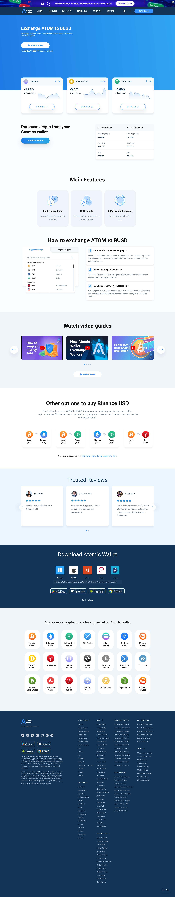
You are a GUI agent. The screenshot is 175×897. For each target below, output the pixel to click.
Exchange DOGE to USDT (123, 758)
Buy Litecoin (82, 811)
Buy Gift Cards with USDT (145, 731)
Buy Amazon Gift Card (144, 735)
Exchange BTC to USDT (122, 741)
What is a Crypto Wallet (144, 753)
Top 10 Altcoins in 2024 (144, 756)
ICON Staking (101, 875)
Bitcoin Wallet (101, 724)
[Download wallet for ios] (78, 591)
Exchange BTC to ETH (122, 724)
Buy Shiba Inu (82, 821)
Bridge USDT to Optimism (123, 794)
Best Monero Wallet (143, 780)
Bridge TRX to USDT (121, 811)
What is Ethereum (143, 766)
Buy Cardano (82, 834)
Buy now (40, 107)
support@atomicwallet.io (30, 727)
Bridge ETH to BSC (120, 783)
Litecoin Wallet (101, 765)
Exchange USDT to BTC (122, 728)
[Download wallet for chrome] (116, 591)
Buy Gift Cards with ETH (145, 728)
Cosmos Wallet (102, 819)
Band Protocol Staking (104, 861)
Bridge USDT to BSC (121, 797)
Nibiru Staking (101, 882)
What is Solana (142, 760)
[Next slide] (153, 507)
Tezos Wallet (101, 772)
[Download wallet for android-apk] (97, 591)
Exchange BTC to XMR (122, 731)
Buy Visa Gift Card (143, 741)
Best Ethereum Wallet (144, 773)
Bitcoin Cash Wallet (103, 792)
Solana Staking (101, 878)
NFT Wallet (100, 775)
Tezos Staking (101, 858)
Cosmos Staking (102, 855)
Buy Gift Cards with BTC (145, 724)
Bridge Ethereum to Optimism (124, 787)
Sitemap (80, 772)
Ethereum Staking (102, 841)
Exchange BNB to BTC (122, 738)
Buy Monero (81, 804)
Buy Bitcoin (81, 787)
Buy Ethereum (82, 790)
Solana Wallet (101, 731)
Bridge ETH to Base (121, 780)
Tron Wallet (100, 785)
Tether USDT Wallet (103, 738)
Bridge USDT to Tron (121, 807)
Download (144, 11)
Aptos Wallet (101, 806)
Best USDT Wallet (143, 777)
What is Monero (142, 763)
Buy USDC (81, 817)
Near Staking (101, 851)
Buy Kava (81, 831)
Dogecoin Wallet (102, 752)
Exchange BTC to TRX (122, 748)
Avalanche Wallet (102, 779)
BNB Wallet (100, 782)
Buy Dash (81, 838)
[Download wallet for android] (58, 591)
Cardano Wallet (102, 741)
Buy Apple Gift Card (143, 738)
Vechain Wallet (101, 809)
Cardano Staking (102, 872)
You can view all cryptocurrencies (98, 456)
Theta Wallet (101, 748)
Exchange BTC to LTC (122, 752)
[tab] (86, 530)
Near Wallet (100, 755)
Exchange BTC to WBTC (122, 755)
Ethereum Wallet (102, 735)
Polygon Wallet (101, 768)
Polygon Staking (102, 848)
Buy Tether (81, 794)
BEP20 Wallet (101, 802)
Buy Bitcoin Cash (83, 797)
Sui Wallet (100, 823)
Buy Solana (81, 827)
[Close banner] (173, 2)
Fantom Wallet (101, 762)
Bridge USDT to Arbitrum (123, 790)
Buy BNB (80, 807)
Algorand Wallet (102, 745)
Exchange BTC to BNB (122, 745)
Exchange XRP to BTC (122, 735)
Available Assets (102, 838)
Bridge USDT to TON (121, 804)
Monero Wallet (101, 728)
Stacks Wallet (101, 826)
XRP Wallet (100, 758)
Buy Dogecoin (82, 814)
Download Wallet (35, 140)
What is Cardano (142, 770)
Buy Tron (80, 824)
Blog (79, 755)
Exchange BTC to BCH (122, 762)
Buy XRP (80, 800)
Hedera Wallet (101, 789)
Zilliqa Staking (101, 868)
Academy (81, 758)
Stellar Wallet (101, 796)
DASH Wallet (101, 816)
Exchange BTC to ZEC (122, 765)
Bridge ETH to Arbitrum (122, 777)
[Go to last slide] (22, 507)
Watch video (37, 45)
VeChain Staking (102, 865)
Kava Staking (101, 844)
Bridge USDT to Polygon (122, 800)
